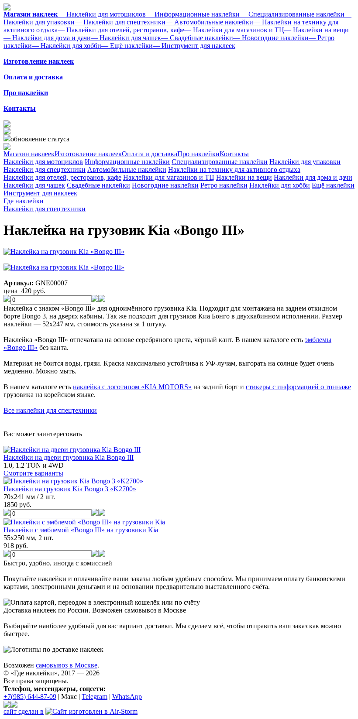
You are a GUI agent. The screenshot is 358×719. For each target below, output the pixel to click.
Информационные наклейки (127, 161)
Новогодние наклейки (165, 185)
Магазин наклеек (29, 153)
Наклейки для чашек (34, 185)
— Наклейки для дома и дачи (47, 37)
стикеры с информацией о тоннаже (298, 386)
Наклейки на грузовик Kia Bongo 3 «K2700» (69, 489)
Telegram (94, 696)
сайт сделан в (23, 711)
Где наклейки (23, 201)
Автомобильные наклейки (126, 169)
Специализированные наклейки (220, 161)
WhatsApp (127, 696)
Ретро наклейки (224, 185)
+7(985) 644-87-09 (29, 696)
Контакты (234, 153)
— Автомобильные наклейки (209, 22)
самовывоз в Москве (66, 665)
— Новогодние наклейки (271, 37)
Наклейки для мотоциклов (43, 161)
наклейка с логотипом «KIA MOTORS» (132, 386)
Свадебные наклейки (98, 185)
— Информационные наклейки (193, 14)
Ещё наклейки (333, 185)
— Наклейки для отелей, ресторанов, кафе (121, 30)
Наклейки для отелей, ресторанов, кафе (62, 177)
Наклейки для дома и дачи (313, 177)
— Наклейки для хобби (66, 45)
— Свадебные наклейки (197, 37)
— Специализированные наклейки (292, 14)
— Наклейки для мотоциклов (102, 14)
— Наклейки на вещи (316, 30)
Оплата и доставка (149, 153)
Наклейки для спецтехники (44, 169)
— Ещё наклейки (127, 45)
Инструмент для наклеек (40, 193)
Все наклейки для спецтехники (50, 410)
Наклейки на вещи (244, 177)
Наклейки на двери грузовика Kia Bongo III (68, 457)
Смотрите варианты (33, 473)
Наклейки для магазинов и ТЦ (168, 177)
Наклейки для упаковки (305, 161)
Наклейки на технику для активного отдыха (234, 169)
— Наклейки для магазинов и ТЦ (234, 30)
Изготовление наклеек (88, 153)
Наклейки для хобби (279, 185)
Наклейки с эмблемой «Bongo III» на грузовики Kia (80, 530)
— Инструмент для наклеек (194, 45)
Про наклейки (198, 153)
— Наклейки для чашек (126, 37)
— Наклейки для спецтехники (120, 22)
